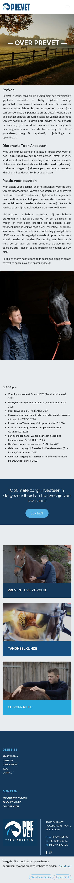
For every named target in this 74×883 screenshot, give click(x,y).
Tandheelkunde (12, 802)
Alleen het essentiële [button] (41, 877)
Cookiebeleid (65, 866)
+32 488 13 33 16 (58, 841)
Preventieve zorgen (15, 798)
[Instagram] (50, 852)
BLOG (5, 768)
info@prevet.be (58, 844)
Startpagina (10, 756)
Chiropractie (11, 806)
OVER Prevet (10, 764)
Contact (8, 772)
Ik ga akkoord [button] (62, 877)
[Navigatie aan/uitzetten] (67, 7)
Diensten (8, 760)
